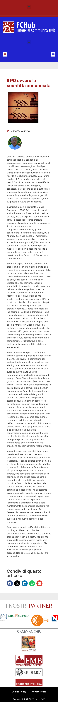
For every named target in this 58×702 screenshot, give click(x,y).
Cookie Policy (19, 691)
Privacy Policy (39, 691)
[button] (29, 7)
